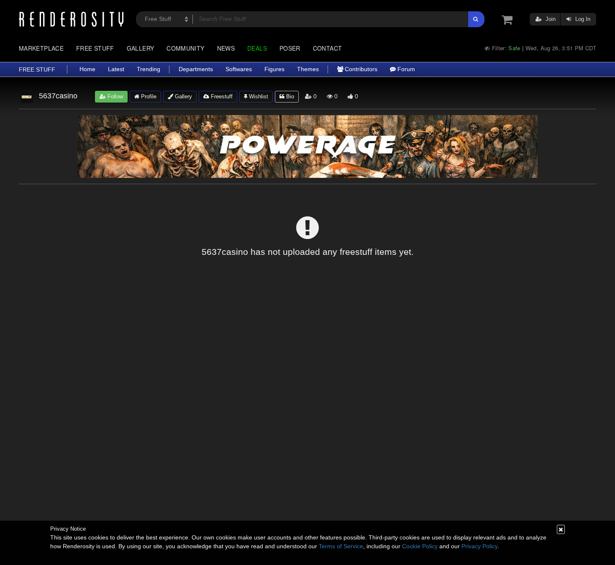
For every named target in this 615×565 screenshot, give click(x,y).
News (226, 48)
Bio (289, 96)
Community (185, 48)
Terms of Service (341, 546)
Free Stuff (95, 48)
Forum (405, 69)
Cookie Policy (420, 546)
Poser (289, 48)
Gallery (140, 48)
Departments (196, 69)
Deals (257, 48)
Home (87, 69)
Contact (327, 48)
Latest (116, 69)
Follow (114, 96)
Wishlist (257, 96)
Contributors (360, 69)
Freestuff (221, 96)
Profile (147, 96)
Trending (148, 69)
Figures (274, 69)
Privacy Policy (479, 546)
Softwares (239, 69)
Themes (308, 69)
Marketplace (41, 48)
